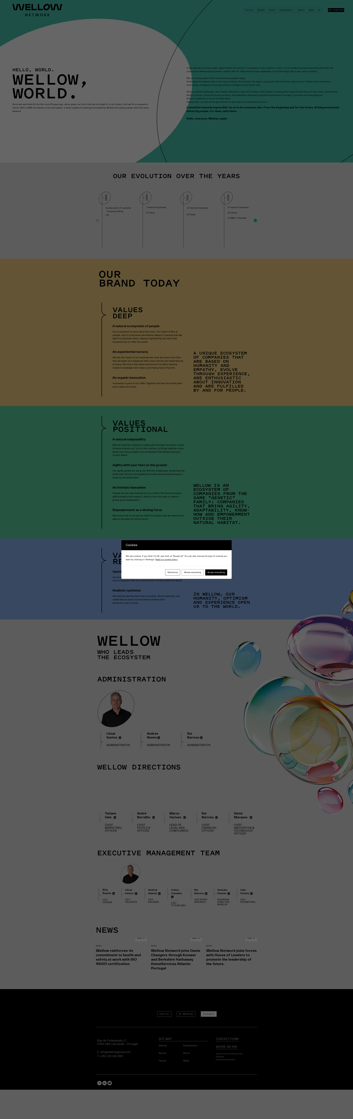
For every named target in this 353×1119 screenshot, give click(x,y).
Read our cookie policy (166, 559)
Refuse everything (192, 572)
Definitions (173, 572)
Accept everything (216, 572)
